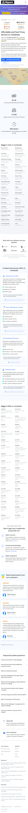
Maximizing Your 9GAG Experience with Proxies (11, 794)
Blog (16, 754)
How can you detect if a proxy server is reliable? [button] (14, 711)
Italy (2, 754)
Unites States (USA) (5, 748)
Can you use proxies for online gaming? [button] (14, 660)
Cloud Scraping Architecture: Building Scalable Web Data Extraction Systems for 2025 (13, 763)
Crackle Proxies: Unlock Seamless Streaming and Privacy (13, 787)
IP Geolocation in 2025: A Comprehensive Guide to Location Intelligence (12, 780)
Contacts (17, 751)
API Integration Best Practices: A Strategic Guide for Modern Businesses (12, 767)
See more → (23, 13)
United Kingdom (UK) (5, 751)
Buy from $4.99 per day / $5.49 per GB (14, 391)
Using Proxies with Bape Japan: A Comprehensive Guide (13, 796)
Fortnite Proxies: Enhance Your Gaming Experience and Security (13, 799)
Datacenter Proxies (12, 276)
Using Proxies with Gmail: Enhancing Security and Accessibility (11, 790)
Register (5, 62)
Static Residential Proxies (14, 307)
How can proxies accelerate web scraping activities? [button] (14, 689)
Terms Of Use (4, 809)
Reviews (17, 756)
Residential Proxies (12, 338)
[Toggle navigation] (25, 2)
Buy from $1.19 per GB (15, 362)
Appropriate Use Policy (6, 806)
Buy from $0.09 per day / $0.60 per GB (14, 300)
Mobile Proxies (10, 369)
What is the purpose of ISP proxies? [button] (14, 699)
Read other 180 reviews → (7, 644)
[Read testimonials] (7, 22)
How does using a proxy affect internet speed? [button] (14, 694)
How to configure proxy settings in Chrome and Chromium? (11, 776)
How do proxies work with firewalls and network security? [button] (14, 665)
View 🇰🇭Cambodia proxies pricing (10, 59)
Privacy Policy (17, 806)
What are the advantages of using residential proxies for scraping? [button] (14, 682)
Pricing (16, 748)
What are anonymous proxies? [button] (14, 671)
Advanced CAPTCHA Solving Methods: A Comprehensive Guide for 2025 (13, 771)
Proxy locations (4, 19)
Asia (9, 19)
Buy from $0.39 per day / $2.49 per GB (14, 331)
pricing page (13, 551)
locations (15, 541)
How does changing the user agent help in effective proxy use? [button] (14, 676)
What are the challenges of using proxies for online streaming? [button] (14, 705)
